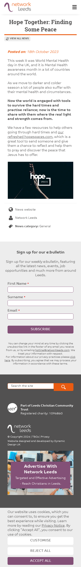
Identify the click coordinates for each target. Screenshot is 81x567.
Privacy (45, 437)
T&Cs (35, 437)
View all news (19, 39)
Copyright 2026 (20, 437)
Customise (40, 540)
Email (12, 310)
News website (25, 209)
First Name (17, 284)
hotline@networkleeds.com (52, 350)
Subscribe (40, 329)
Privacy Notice (53, 526)
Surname (15, 297)
